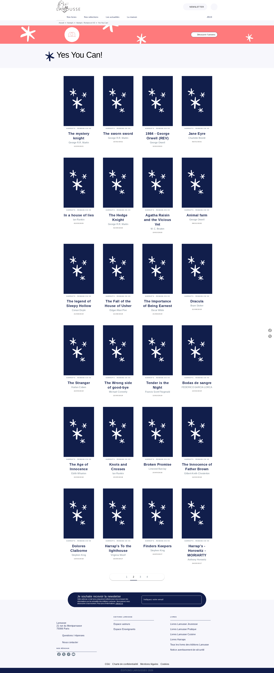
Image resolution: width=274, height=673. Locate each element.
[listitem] (59, 654)
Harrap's (70, 23)
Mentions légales (149, 664)
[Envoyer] (198, 599)
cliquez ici (119, 604)
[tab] (61, 17)
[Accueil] (68, 7)
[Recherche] (214, 6)
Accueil (61, 23)
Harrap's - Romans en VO (85, 23)
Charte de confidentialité (125, 664)
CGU (107, 664)
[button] (195, 6)
